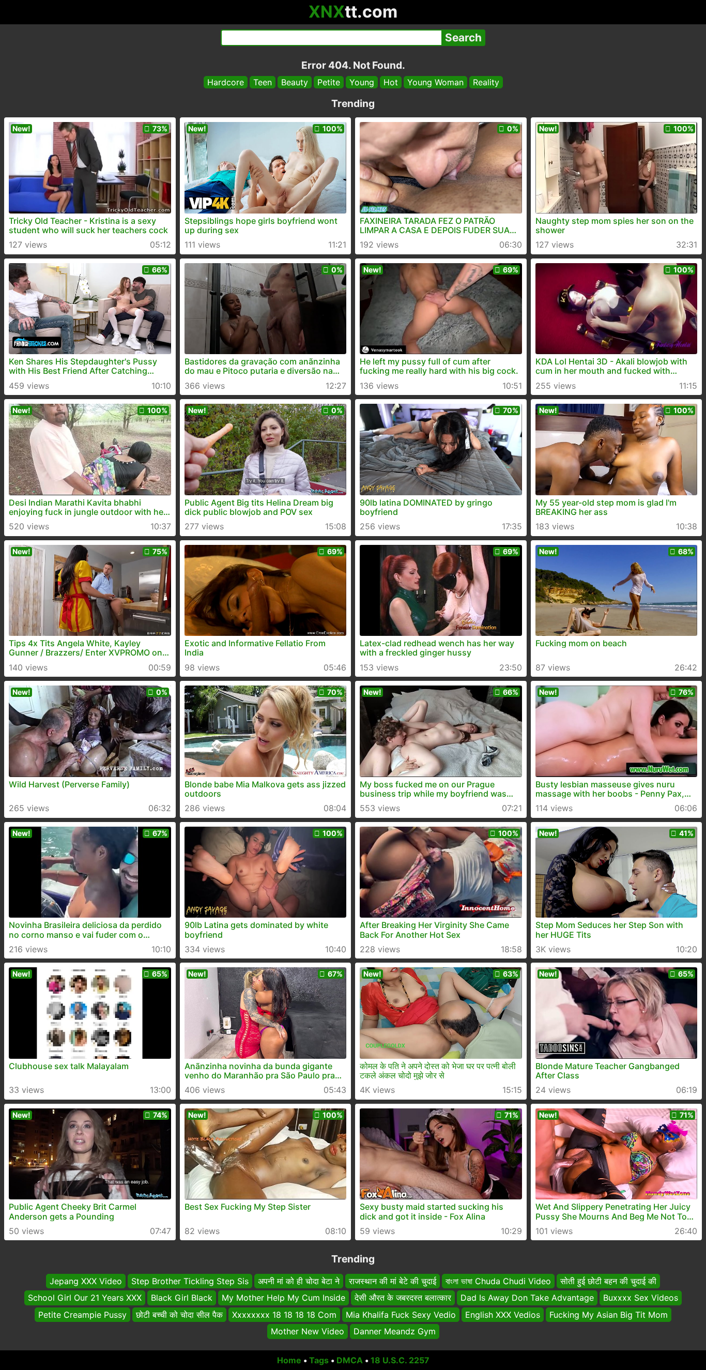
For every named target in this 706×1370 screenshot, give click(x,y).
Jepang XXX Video (86, 1281)
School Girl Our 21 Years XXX (85, 1297)
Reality (486, 82)
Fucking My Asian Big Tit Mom (608, 1314)
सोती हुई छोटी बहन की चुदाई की (608, 1281)
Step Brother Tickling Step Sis (190, 1281)
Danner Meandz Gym (395, 1331)
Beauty (294, 82)
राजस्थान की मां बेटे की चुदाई (392, 1281)
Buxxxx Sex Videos (640, 1297)
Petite (328, 82)
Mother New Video (307, 1331)
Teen (262, 82)
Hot (390, 82)
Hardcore (225, 82)
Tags (319, 1360)
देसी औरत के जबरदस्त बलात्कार (403, 1297)
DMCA (349, 1360)
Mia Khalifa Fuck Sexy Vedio (401, 1314)
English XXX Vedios (502, 1314)
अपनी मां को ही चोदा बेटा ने (299, 1281)
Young (361, 82)
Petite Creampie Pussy (82, 1314)
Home (289, 1360)
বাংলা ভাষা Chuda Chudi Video (498, 1281)
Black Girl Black (181, 1297)
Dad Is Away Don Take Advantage (527, 1297)
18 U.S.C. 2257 (400, 1360)
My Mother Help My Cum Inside (283, 1297)
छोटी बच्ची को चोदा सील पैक (179, 1314)
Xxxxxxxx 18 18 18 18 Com (284, 1314)
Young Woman (435, 82)
